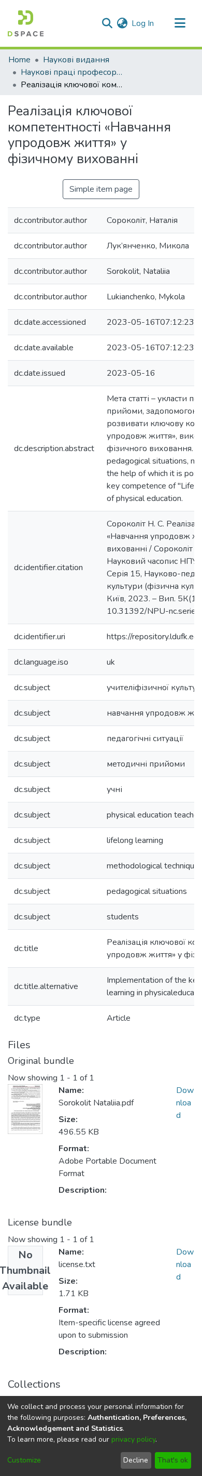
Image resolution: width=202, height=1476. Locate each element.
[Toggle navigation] (179, 23)
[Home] (26, 23)
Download (185, 1103)
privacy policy (133, 1439)
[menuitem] (122, 23)
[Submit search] (106, 23)
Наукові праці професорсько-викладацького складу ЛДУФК (72, 72)
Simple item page (101, 189)
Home (19, 59)
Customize (24, 1460)
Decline (135, 1460)
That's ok (172, 1460)
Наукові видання (76, 59)
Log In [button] (143, 23)
